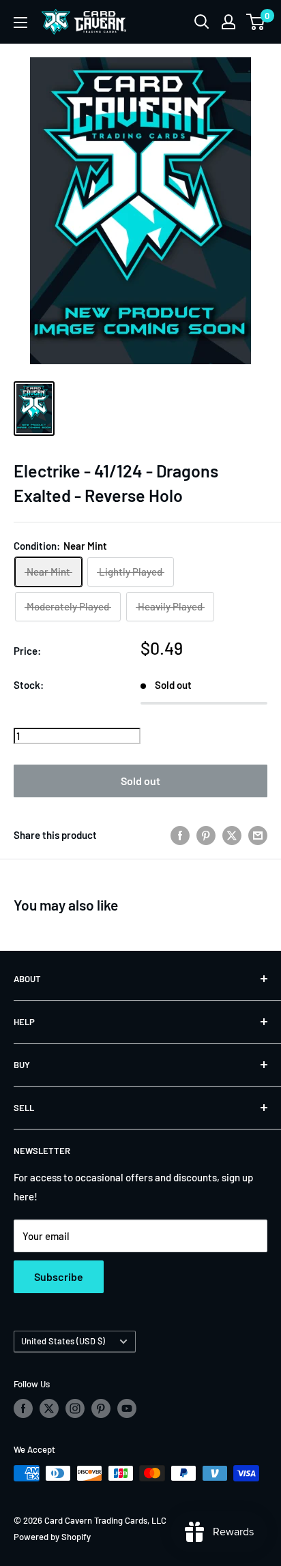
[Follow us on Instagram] (75, 1408)
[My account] (228, 21)
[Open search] (201, 21)
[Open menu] (20, 22)
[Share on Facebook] (180, 835)
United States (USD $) (63, 1340)
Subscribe (58, 1276)
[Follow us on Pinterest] (100, 1408)
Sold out (140, 780)
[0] (256, 22)
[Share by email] (257, 835)
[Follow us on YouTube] (126, 1408)
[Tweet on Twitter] (231, 835)
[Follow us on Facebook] (23, 1408)
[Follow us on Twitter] (49, 1408)
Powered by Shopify (52, 1536)
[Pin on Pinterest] (206, 835)
